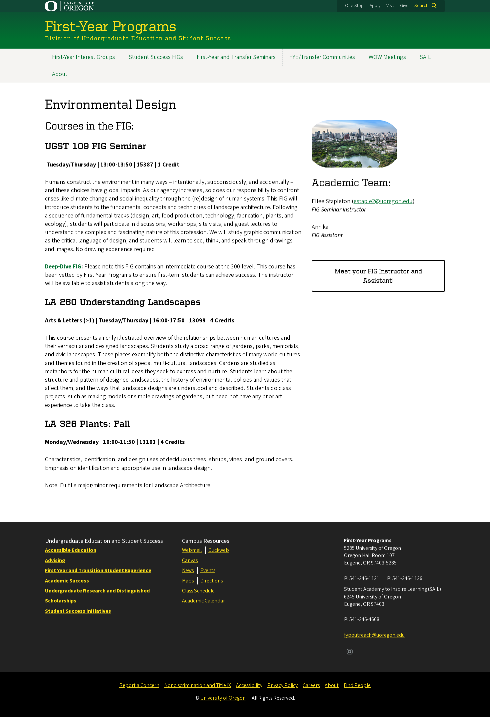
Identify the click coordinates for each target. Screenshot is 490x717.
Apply (375, 5)
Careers (311, 685)
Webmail (192, 550)
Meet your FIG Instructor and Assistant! (378, 275)
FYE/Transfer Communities (322, 57)
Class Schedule (198, 590)
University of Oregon (223, 698)
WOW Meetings (387, 57)
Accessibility (249, 685)
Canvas (190, 560)
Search (421, 5)
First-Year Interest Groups (83, 57)
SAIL (425, 57)
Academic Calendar (203, 600)
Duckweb (218, 550)
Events (207, 570)
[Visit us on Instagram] (349, 652)
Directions (211, 580)
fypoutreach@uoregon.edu (374, 635)
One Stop (354, 5)
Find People (357, 685)
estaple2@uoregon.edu (383, 201)
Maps (188, 580)
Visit (390, 5)
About (59, 74)
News (188, 570)
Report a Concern (139, 685)
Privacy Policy (282, 685)
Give (404, 5)
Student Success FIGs (156, 57)
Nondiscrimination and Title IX (197, 685)
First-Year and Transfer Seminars (236, 57)
